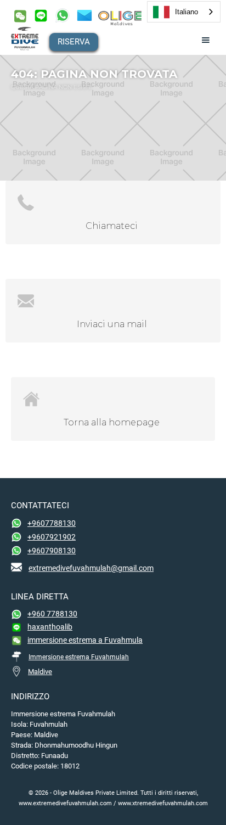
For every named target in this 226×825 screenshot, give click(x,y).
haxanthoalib (49, 626)
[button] (206, 40)
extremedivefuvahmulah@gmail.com (91, 568)
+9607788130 (51, 523)
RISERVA (74, 42)
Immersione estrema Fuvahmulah (79, 657)
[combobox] (184, 12)
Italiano (186, 12)
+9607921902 (51, 536)
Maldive (40, 671)
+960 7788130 (52, 613)
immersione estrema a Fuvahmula (85, 640)
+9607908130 (51, 550)
